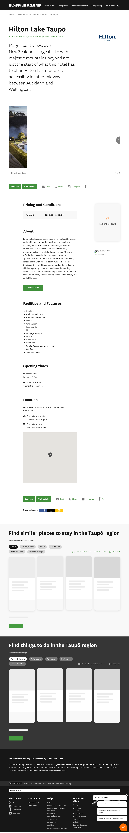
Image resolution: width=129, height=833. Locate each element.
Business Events (79, 816)
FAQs (49, 802)
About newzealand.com (56, 805)
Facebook (16, 810)
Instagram (16, 806)
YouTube (16, 813)
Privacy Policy (52, 822)
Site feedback (33, 802)
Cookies (50, 825)
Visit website (29, 186)
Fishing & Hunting (18, 659)
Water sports (36, 659)
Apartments (55, 547)
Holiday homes (28, 547)
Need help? (32, 805)
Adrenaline (51, 659)
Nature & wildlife (17, 664)
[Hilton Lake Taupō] (107, 38)
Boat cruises (66, 659)
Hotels (13, 547)
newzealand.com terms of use (52, 770)
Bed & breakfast (17, 552)
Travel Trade (78, 813)
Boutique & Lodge (36, 552)
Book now (15, 186)
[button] (49, 6)
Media (75, 805)
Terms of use (52, 819)
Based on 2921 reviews (100, 254)
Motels (42, 547)
